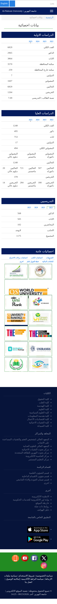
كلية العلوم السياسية (39, 412)
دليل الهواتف (43, 510)
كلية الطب (44, 402)
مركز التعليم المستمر (38, 459)
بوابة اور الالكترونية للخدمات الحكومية (31, 499)
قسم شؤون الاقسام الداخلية (35, 476)
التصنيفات (49, 258)
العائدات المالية (47, 261)
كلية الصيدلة (43, 426)
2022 (51, 41)
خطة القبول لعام (33, 261)
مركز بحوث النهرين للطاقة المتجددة (32, 452)
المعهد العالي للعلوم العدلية (36, 446)
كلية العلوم (44, 409)
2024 (37, 41)
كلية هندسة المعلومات (38, 416)
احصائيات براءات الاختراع (18, 258)
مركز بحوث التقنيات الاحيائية (35, 449)
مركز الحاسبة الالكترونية (37, 456)
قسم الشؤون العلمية (39, 473)
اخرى (21, 261)
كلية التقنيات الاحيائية (39, 422)
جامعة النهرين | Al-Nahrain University (19, 11)
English (4, 3)
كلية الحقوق (43, 399)
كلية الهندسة (43, 406)
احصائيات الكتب (37, 258)
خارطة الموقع (42, 503)
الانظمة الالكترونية (40, 496)
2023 (44, 41)
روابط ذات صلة (41, 506)
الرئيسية (49, 17)
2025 (30, 41)
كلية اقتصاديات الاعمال (38, 419)
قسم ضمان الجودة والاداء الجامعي (32, 479)
